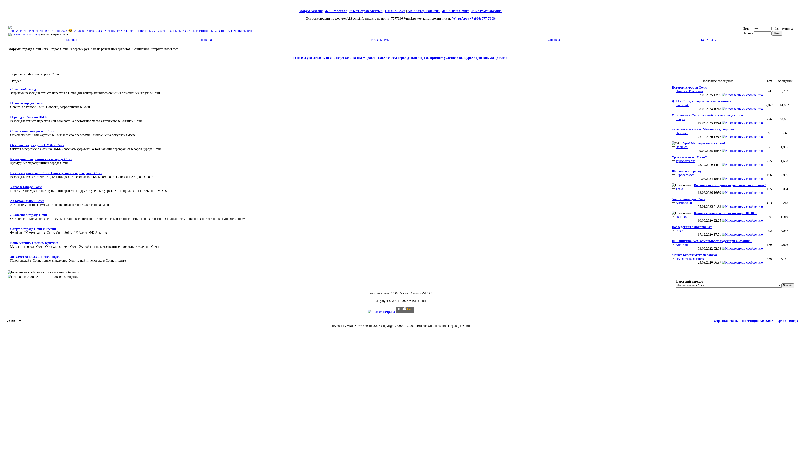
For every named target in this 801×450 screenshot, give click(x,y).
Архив (781, 320)
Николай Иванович (689, 91)
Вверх (793, 320)
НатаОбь (682, 217)
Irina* (679, 230)
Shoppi (680, 119)
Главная (71, 39)
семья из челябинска (690, 258)
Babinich (682, 147)
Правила (205, 39)
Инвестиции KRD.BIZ (757, 320)
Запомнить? (784, 28)
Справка (554, 39)
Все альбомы (380, 39)
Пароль (748, 33)
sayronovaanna (685, 161)
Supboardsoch (685, 175)
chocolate (682, 133)
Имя (746, 28)
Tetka (679, 189)
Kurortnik (682, 105)
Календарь (708, 39)
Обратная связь (726, 320)
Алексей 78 (684, 203)
